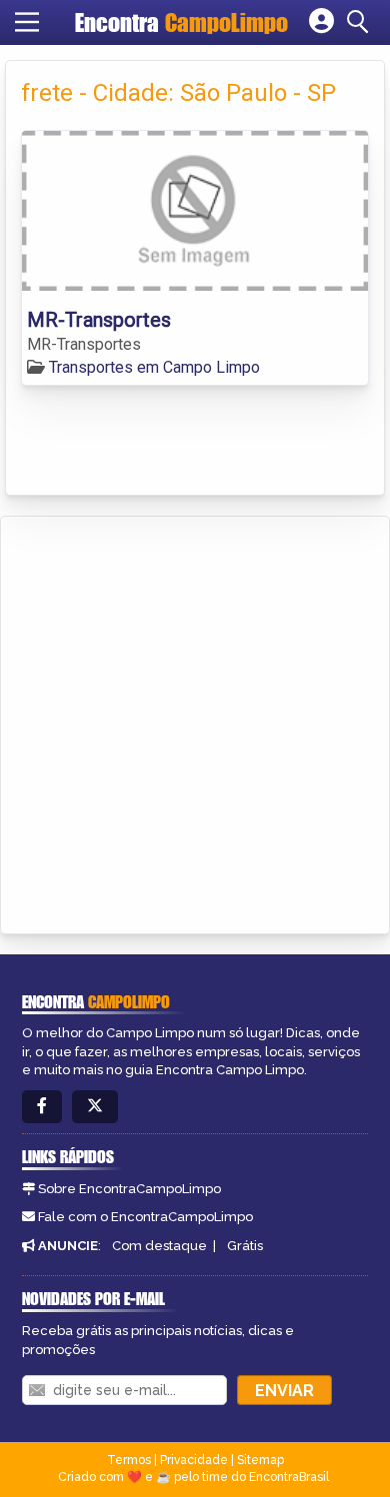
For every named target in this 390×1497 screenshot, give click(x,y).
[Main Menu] (27, 22)
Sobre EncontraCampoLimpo (129, 1188)
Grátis (245, 1245)
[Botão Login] (321, 22)
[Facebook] (42, 1106)
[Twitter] (95, 1106)
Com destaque (159, 1245)
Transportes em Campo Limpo (154, 367)
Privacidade (194, 1460)
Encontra (181, 22)
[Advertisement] (195, 721)
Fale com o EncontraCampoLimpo (145, 1216)
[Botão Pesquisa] (361, 22)
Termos (129, 1460)
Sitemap (260, 1460)
